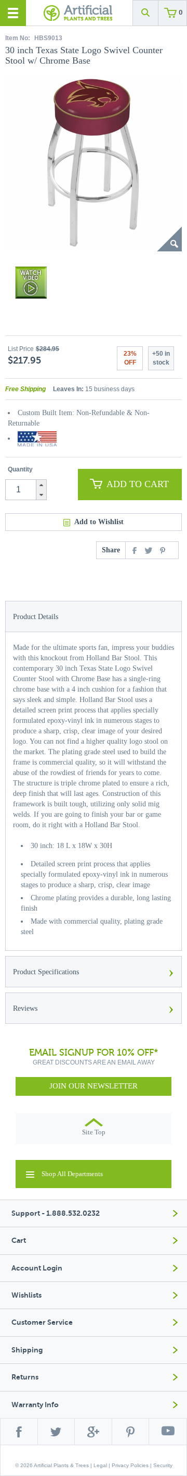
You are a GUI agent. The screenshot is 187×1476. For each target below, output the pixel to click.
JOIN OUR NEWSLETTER (93, 1086)
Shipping (27, 1350)
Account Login (36, 1268)
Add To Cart (137, 484)
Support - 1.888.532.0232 (55, 1213)
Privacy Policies (130, 1465)
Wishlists (26, 1295)
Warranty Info (35, 1405)
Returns (24, 1377)
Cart (18, 1240)
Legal (100, 1465)
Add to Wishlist (99, 522)
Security (162, 1465)
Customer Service (42, 1322)
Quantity (20, 469)
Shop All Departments (72, 1174)
